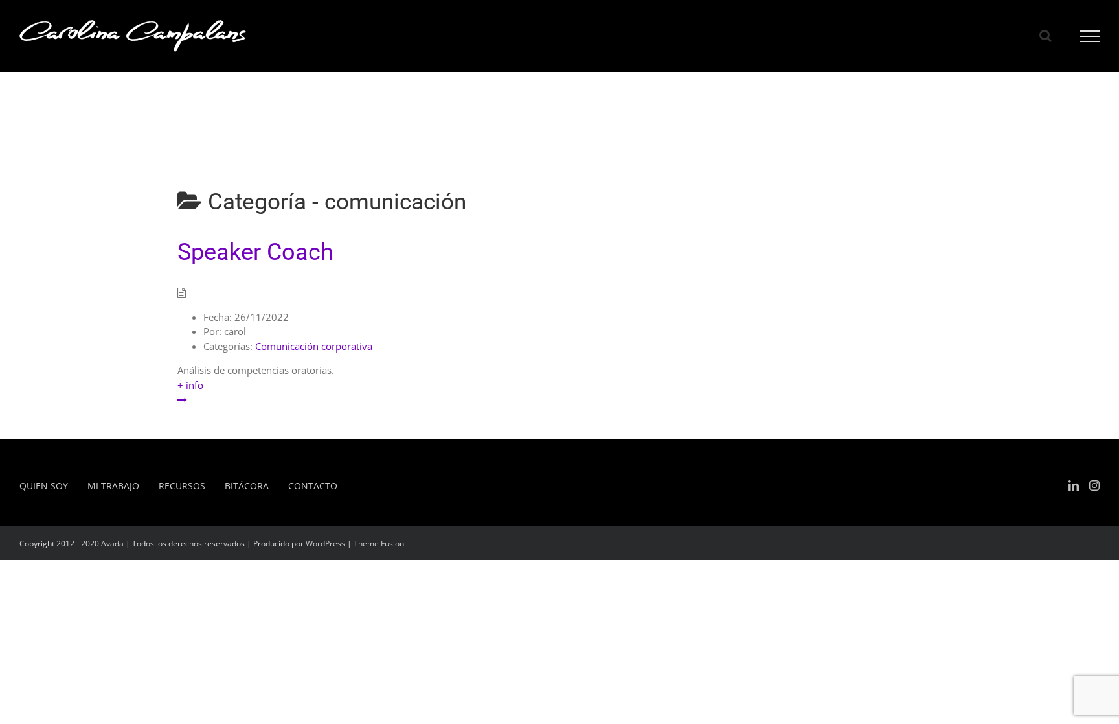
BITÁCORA (247, 486)
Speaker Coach (255, 252)
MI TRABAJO (113, 486)
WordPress (325, 543)
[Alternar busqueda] (1045, 35)
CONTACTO (312, 486)
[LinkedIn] (1073, 485)
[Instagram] (1094, 485)
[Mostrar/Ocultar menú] (1090, 36)
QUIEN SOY (43, 486)
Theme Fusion (379, 543)
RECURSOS (182, 486)
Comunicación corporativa (313, 346)
